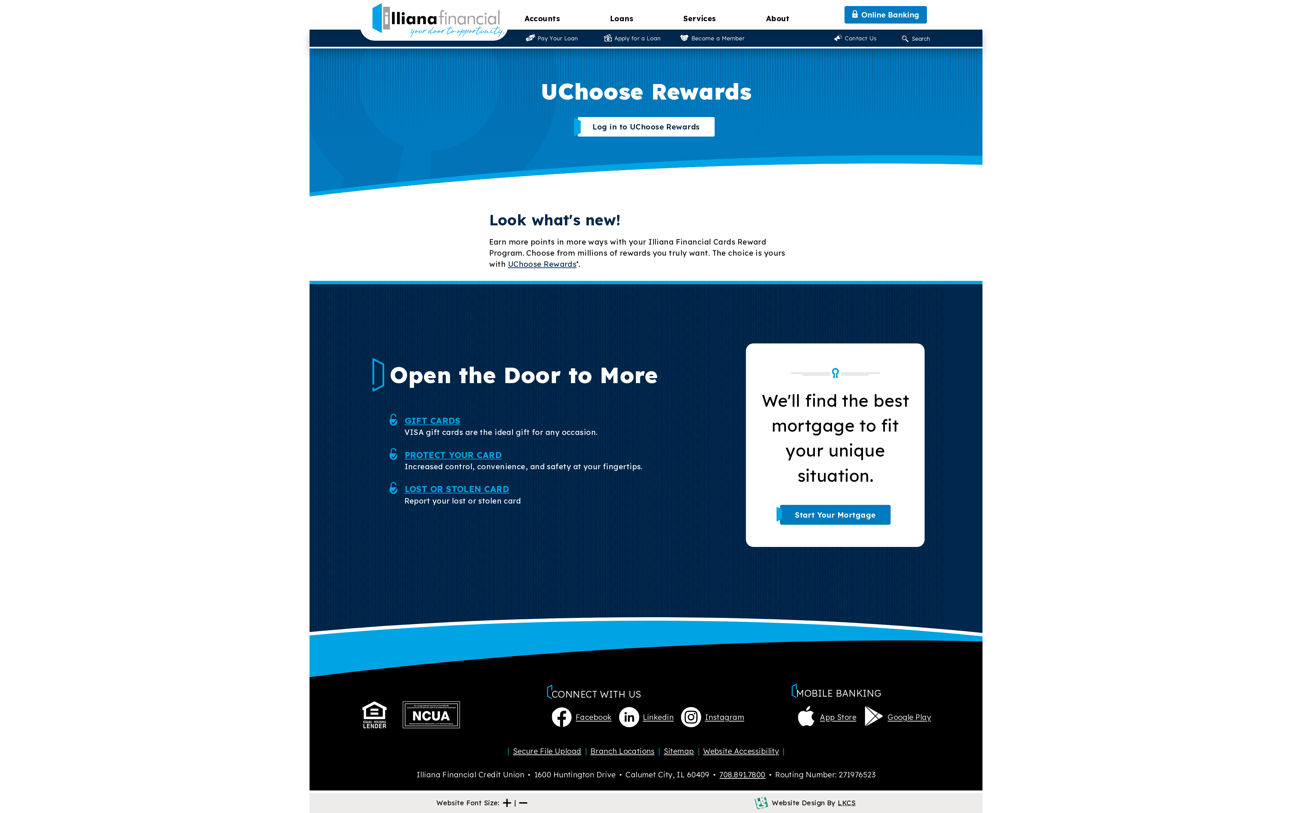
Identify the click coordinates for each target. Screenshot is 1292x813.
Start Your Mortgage (835, 515)
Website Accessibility (741, 751)
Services (699, 18)
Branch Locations (622, 751)
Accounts (542, 18)
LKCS (847, 803)
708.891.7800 (742, 774)
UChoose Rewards (542, 264)
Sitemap (679, 751)
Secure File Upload (547, 751)
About (778, 18)
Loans (621, 18)
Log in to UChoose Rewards (646, 127)
